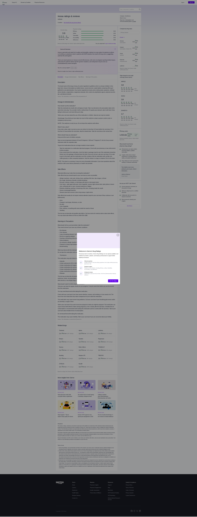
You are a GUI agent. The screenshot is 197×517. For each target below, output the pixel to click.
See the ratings (113, 280)
